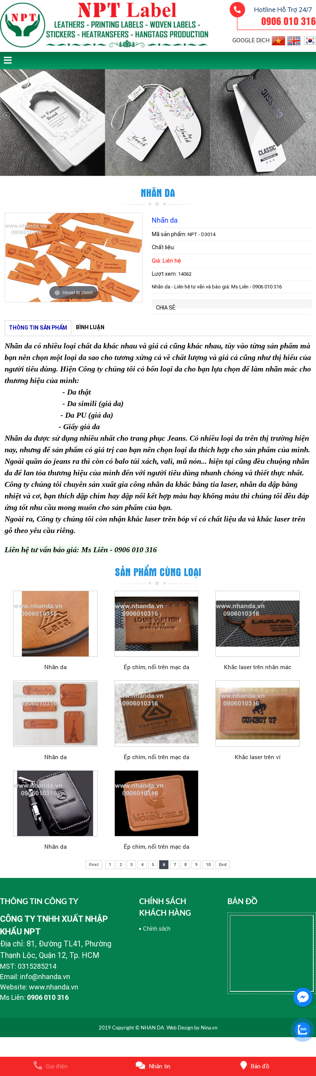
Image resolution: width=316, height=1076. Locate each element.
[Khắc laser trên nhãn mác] (257, 623)
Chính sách (156, 928)
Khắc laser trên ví (258, 757)
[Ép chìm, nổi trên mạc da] (156, 623)
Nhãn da (55, 667)
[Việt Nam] (278, 39)
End (223, 864)
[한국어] (309, 39)
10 (208, 864)
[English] (294, 39)
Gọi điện (56, 1066)
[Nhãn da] (55, 623)
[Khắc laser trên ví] (257, 713)
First (94, 864)
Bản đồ (260, 1066)
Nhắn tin (159, 1066)
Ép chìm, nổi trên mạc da (156, 667)
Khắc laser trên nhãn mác (257, 667)
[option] (73, 257)
